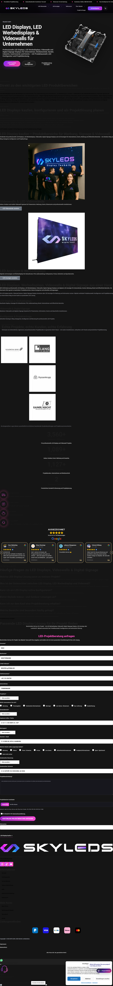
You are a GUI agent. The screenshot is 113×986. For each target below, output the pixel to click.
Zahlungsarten (6, 877)
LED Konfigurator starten (20, 129)
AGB (3, 889)
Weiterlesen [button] (6, 560)
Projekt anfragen (81, 10)
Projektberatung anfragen (34, 129)
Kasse (3, 918)
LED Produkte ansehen (6, 129)
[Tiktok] (6, 864)
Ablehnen (88, 979)
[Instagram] (2, 864)
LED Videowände (42, 6)
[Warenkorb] (105, 8)
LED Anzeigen (56, 6)
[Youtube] (11, 864)
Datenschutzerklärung (86, 982)
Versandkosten (6, 881)
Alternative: (3, 824)
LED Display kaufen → (6, 835)
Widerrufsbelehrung (7, 885)
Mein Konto (5, 906)
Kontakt (4, 873)
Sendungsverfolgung (7, 910)
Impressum (95, 982)
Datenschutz (3, 947)
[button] (111, 552)
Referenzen (69, 6)
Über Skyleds (79, 6)
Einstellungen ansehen (102, 979)
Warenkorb (5, 914)
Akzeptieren (74, 979)
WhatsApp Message (25, 983)
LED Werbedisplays (32, 50)
